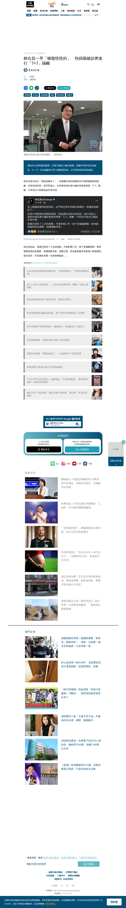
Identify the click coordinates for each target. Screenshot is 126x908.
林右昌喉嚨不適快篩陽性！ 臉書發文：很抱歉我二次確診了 (56, 326)
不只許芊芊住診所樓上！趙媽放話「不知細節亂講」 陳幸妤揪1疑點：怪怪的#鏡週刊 (57, 380)
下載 (90, 474)
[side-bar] (98, 4)
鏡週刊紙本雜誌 (51, 889)
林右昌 (35, 95)
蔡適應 (27, 95)
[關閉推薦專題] (124, 442)
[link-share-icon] (37, 88)
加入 (58, 474)
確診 (52, 95)
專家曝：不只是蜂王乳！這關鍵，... (80, 697)
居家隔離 (44, 95)
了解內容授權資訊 (88, 889)
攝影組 (33, 79)
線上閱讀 (89, 895)
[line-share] (31, 88)
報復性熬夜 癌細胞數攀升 (39, 417)
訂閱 (79, 474)
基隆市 (69, 95)
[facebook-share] (26, 88)
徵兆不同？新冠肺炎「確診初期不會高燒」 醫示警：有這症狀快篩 (57, 394)
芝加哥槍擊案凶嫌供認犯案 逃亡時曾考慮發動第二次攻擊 (55, 313)
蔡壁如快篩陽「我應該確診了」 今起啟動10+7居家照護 (54, 353)
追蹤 (68, 474)
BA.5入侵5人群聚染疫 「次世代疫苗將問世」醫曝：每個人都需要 (57, 286)
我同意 (114, 902)
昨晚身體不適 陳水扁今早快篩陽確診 (45, 367)
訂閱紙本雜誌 (30, 4)
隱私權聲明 (50, 903)
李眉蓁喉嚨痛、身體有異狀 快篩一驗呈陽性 (48, 340)
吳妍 (32, 76)
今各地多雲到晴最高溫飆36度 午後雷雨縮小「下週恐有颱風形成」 (58, 272)
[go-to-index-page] (64, 4)
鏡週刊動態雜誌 (69, 889)
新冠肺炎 (60, 95)
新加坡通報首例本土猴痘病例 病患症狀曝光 (49, 299)
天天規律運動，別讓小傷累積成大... (80, 734)
